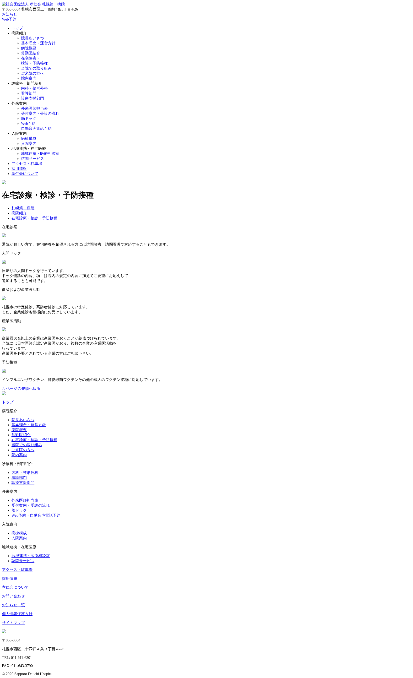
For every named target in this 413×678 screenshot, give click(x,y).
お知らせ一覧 (13, 605)
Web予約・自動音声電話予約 (35, 515)
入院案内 (28, 143)
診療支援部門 (32, 98)
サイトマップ (13, 623)
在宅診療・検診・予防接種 (34, 440)
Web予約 (9, 19)
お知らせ (9, 14)
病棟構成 (28, 138)
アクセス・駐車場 (26, 164)
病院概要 (28, 48)
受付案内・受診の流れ (40, 113)
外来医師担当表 (34, 108)
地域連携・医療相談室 (40, 154)
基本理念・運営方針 (38, 43)
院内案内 (28, 78)
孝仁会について (24, 174)
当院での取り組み (36, 68)
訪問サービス (32, 159)
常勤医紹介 (30, 53)
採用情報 (19, 169)
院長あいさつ (32, 38)
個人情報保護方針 (17, 614)
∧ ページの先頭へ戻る (21, 388)
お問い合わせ (13, 596)
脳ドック (28, 118)
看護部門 (28, 93)
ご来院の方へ (32, 73)
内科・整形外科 (34, 88)
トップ (17, 28)
